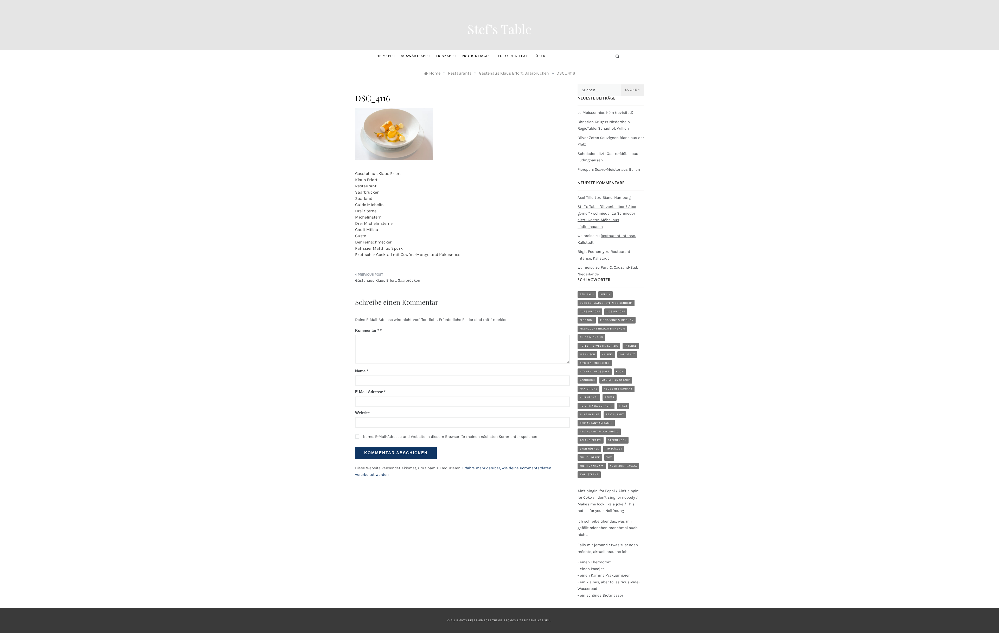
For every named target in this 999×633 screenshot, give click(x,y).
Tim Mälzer (613, 448)
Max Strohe (588, 388)
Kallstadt (627, 354)
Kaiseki (607, 354)
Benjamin (587, 294)
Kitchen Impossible (595, 371)
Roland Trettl (590, 440)
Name (361, 371)
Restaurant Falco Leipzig (599, 431)
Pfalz (623, 405)
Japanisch (587, 354)
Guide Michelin (591, 337)
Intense (631, 345)
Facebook (587, 320)
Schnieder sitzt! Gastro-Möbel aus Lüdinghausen (606, 220)
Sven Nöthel (589, 448)
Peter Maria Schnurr (596, 405)
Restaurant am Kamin (596, 423)
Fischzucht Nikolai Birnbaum (602, 328)
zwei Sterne (589, 474)
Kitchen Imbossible (595, 363)
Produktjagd (475, 55)
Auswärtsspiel (416, 55)
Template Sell (540, 620)
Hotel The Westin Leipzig (599, 345)
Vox (609, 457)
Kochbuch (587, 380)
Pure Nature (589, 414)
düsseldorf (615, 311)
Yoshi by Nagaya (592, 465)
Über (541, 55)
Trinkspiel (446, 55)
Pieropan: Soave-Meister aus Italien (609, 169)
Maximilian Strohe (615, 380)
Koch (620, 371)
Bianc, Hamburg (617, 197)
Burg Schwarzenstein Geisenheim (606, 303)
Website (362, 413)
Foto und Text (513, 55)
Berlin (605, 294)
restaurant (615, 414)
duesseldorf (590, 311)
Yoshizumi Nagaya (623, 465)
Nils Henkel (589, 397)
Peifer (609, 397)
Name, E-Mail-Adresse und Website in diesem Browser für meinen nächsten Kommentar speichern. (451, 436)
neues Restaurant (618, 388)
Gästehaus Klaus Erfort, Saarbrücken (387, 280)
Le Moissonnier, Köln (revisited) (605, 112)
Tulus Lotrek (590, 457)
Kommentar (367, 330)
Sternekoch (617, 440)
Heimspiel (386, 55)
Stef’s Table (499, 29)
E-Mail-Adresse (370, 392)
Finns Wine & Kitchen (616, 320)
